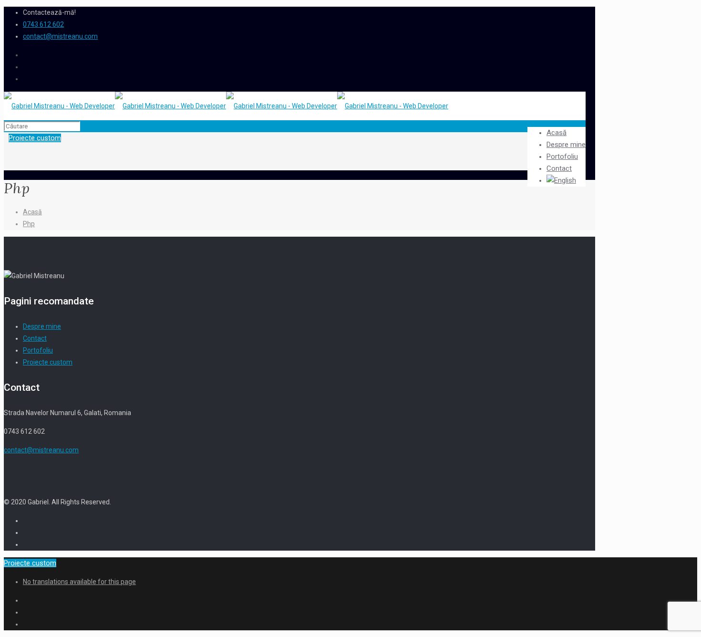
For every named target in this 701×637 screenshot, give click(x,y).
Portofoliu (38, 350)
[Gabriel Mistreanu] (226, 106)
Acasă (32, 212)
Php (29, 224)
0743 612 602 (43, 24)
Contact (35, 338)
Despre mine (42, 326)
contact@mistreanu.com (60, 36)
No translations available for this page (79, 581)
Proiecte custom (47, 362)
